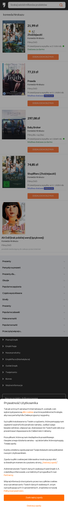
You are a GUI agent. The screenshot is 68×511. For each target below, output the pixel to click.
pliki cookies (27, 412)
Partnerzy (8, 475)
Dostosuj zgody (50, 463)
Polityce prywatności (13, 491)
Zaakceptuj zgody (34, 498)
